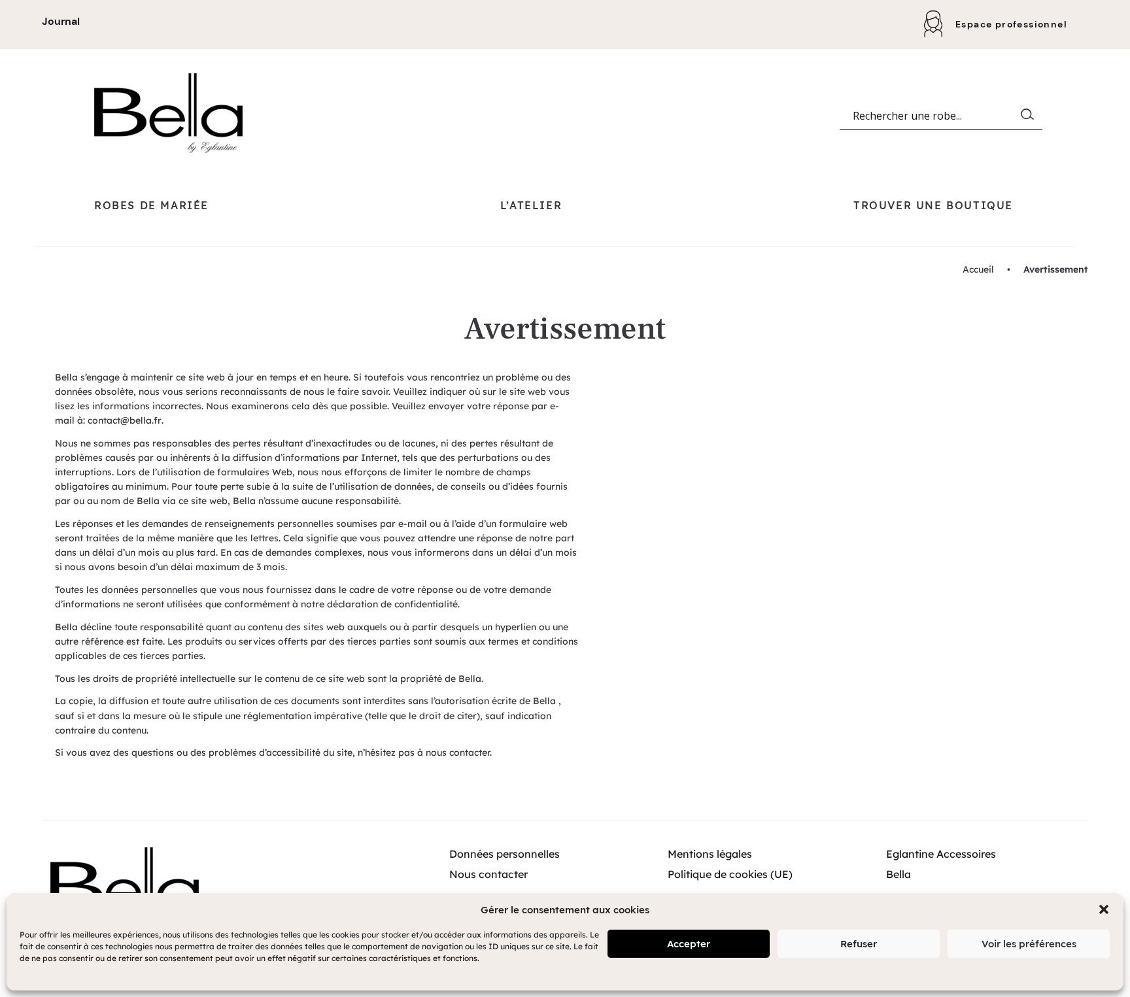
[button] (1103, 909)
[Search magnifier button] (1030, 117)
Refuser (858, 944)
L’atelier (531, 205)
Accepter (688, 944)
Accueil (978, 269)
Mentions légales (710, 853)
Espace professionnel (1011, 24)
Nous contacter (488, 874)
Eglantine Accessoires (941, 853)
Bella (898, 874)
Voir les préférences (1029, 944)
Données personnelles (504, 853)
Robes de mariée (151, 205)
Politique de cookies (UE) (730, 874)
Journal (61, 21)
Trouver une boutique (933, 205)
